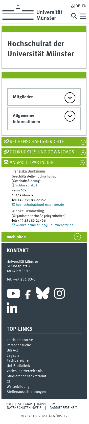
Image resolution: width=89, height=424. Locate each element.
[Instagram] (59, 294)
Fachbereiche (18, 361)
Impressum (46, 404)
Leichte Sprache (20, 340)
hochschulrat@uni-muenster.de (40, 205)
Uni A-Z (12, 351)
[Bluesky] (42, 294)
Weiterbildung (18, 387)
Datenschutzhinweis (24, 408)
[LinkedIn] (12, 310)
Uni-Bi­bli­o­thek (18, 366)
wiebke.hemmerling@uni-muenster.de (44, 225)
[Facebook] (28, 294)
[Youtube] (13, 294)
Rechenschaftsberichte (37, 142)
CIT (9, 382)
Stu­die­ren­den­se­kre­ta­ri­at (26, 376)
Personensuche (19, 345)
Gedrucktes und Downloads (42, 152)
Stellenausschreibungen (26, 392)
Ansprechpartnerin (32, 162)
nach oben (16, 237)
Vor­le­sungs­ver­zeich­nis (25, 371)
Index (9, 404)
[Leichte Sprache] (72, 6)
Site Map (25, 404)
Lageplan (14, 356)
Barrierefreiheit (63, 408)
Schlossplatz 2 (26, 185)
